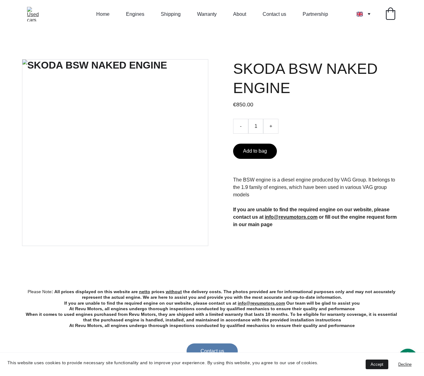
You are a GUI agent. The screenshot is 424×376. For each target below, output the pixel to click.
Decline (405, 364)
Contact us (274, 14)
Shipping (171, 14)
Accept (377, 364)
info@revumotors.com (261, 303)
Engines (135, 14)
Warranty (207, 14)
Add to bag (255, 151)
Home (103, 14)
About (239, 14)
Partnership (315, 14)
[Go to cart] (390, 14)
